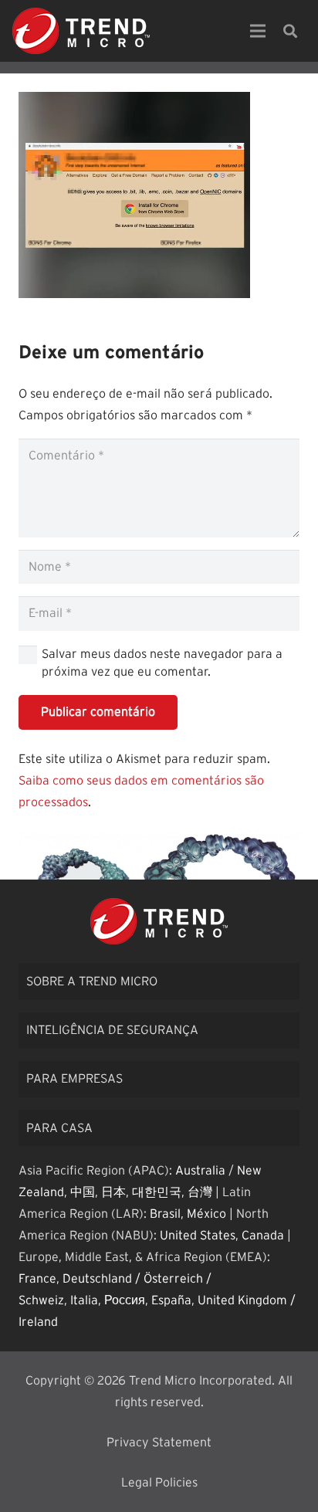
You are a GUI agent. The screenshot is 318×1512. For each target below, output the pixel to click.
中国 (82, 1192)
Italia (84, 1300)
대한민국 (156, 1192)
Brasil (165, 1214)
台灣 (200, 1192)
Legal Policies (159, 1482)
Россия (124, 1300)
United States (197, 1235)
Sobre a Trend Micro (91, 981)
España (171, 1300)
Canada (263, 1235)
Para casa (59, 1128)
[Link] (81, 31)
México (206, 1214)
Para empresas (74, 1079)
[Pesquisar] (290, 31)
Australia (200, 1171)
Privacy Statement (159, 1442)
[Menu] (258, 31)
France (37, 1279)
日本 (113, 1192)
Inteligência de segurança (112, 1030)
